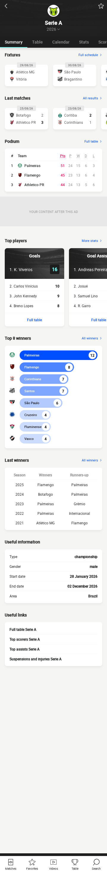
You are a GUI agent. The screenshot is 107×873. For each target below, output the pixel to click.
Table (37, 42)
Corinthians (32, 379)
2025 (19, 484)
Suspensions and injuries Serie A (36, 658)
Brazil (92, 596)
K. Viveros (23, 269)
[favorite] (101, 6)
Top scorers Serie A (25, 639)
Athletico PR (34, 184)
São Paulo (31, 403)
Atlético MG (45, 522)
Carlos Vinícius (26, 286)
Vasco (29, 438)
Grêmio (79, 503)
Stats (84, 42)
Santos (29, 391)
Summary (14, 42)
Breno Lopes (23, 305)
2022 (19, 513)
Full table (34, 319)
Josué (83, 286)
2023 (19, 503)
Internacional (79, 513)
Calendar (61, 42)
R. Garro (84, 305)
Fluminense (33, 426)
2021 (19, 522)
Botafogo (45, 494)
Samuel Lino (88, 295)
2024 (19, 494)
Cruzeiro (30, 414)
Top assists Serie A (25, 649)
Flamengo (32, 175)
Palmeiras (32, 165)
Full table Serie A (23, 629)
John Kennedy (25, 295)
